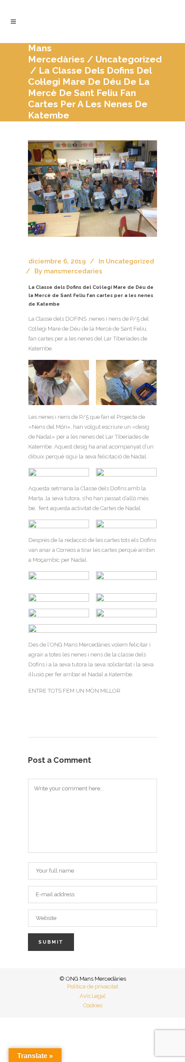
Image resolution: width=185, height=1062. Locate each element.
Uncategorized (130, 261)
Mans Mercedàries (56, 54)
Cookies (92, 1005)
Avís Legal (93, 996)
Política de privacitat (92, 986)
